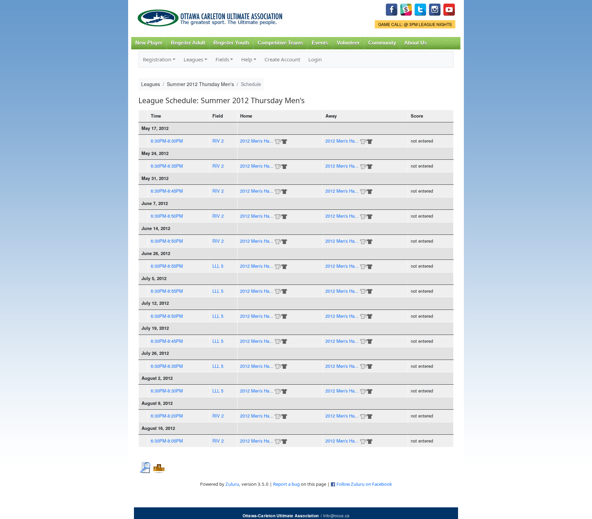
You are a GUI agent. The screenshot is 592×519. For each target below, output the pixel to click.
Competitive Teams (280, 43)
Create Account (282, 59)
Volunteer (348, 43)
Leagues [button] (193, 59)
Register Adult (188, 43)
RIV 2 (218, 140)
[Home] (211, 15)
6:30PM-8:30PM (167, 140)
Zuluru (232, 484)
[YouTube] (449, 9)
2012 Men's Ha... (256, 140)
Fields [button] (222, 59)
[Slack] (406, 9)
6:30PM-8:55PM (167, 266)
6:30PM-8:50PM (167, 216)
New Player (148, 43)
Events (320, 43)
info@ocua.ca (336, 515)
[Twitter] (420, 9)
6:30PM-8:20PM (167, 415)
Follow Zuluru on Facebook (364, 484)
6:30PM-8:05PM (167, 440)
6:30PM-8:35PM (167, 165)
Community (382, 43)
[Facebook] (391, 9)
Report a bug (286, 484)
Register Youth (231, 43)
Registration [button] (157, 59)
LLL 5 (217, 266)
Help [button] (246, 59)
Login (315, 59)
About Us (415, 43)
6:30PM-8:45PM (167, 191)
